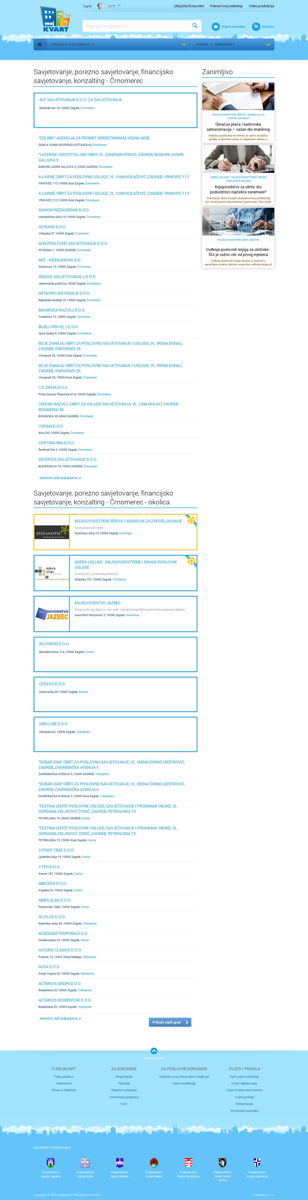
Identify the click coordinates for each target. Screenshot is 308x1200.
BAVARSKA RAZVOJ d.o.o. (61, 310)
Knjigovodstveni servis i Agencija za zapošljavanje (128, 520)
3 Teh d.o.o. (49, 866)
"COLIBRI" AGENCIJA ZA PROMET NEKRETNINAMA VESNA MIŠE (94, 137)
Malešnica (132, 615)
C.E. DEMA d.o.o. (53, 387)
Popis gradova (64, 1076)
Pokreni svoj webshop (226, 6)
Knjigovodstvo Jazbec (98, 602)
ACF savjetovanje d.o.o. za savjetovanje (80, 99)
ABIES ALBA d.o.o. (54, 900)
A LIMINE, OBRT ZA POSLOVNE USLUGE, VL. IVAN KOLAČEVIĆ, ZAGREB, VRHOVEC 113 (113, 176)
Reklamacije (244, 1104)
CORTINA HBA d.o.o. (56, 442)
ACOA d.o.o (48, 966)
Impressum (64, 1083)
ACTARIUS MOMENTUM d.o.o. (65, 1000)
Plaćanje (124, 1083)
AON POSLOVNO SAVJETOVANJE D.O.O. (73, 243)
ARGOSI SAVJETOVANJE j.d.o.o (67, 276)
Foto (124, 1104)
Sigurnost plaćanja (124, 1090)
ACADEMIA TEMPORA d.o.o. (63, 933)
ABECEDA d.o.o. (52, 883)
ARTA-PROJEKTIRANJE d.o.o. (64, 293)
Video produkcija (261, 6)
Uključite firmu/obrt (189, 6)
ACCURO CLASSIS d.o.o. (60, 949)
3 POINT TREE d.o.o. (56, 850)
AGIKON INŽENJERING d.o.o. (64, 209)
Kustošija (125, 533)
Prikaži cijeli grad (166, 1022)
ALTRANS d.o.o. (52, 226)
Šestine (83, 692)
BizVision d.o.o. (54, 643)
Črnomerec (225, 44)
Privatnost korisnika (244, 1111)
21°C (99, 6)
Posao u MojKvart (64, 1090)
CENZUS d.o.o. (52, 683)
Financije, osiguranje (70, 44)
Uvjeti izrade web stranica (244, 1090)
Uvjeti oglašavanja (244, 1083)
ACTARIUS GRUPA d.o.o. (60, 983)
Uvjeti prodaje (244, 1097)
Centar (89, 652)
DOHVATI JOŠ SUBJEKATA (58, 478)
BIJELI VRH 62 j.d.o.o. (58, 326)
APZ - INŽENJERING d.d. (59, 259)
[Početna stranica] (40, 45)
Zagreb (201, 44)
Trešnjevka (119, 579)
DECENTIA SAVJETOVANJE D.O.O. (67, 459)
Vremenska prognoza (124, 1097)
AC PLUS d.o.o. (52, 916)
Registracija (124, 1076)
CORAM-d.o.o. (51, 426)
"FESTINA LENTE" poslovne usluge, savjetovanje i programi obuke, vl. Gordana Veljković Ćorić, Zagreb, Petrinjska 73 (108, 808)
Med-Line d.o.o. (53, 723)
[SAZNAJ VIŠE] (51, 532)
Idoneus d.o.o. (265, 1195)
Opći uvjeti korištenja (244, 1076)
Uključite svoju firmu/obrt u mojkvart (184, 1076)
